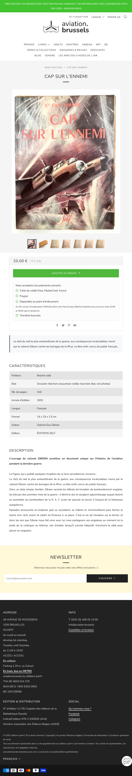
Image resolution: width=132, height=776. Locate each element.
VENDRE (50, 55)
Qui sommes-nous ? (80, 708)
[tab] (32, 244)
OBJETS (58, 44)
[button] (127, 762)
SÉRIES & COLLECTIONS (41, 50)
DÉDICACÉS (98, 50)
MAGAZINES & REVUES (73, 50)
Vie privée (60, 735)
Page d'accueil (54, 67)
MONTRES (72, 44)
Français (10, 759)
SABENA (87, 44)
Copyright (50, 735)
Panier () (114, 17)
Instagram (74, 719)
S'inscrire (105, 578)
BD (106, 44)
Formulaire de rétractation (96, 735)
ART (98, 44)
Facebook (74, 713)
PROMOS (29, 44)
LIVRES (42, 44)
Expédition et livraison (81, 630)
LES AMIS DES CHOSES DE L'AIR (78, 55)
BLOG (38, 55)
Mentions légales (74, 735)
